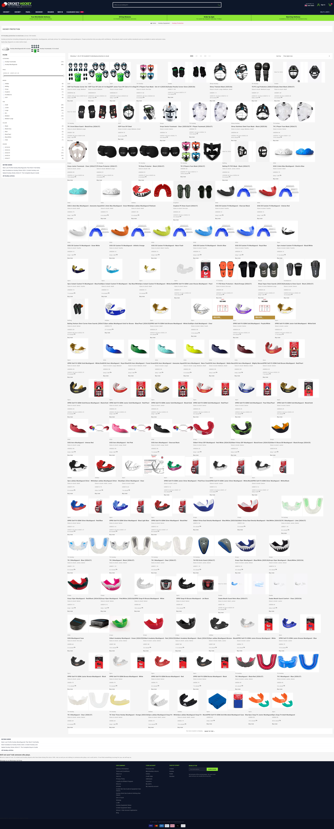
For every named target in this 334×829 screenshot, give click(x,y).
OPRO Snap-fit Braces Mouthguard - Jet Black (192, 598)
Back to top (209, 731)
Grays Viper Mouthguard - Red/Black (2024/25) (84, 598)
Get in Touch (120, 797)
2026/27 (34, 158)
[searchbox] (164, 5)
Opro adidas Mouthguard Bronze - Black (223, 638)
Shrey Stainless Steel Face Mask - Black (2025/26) (249, 126)
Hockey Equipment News (123, 805)
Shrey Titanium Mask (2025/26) (221, 87)
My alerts (149, 784)
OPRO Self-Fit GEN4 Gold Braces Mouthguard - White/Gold (170, 323)
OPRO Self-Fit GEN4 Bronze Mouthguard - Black (210, 676)
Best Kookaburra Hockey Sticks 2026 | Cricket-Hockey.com (21, 170)
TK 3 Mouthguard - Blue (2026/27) (289, 676)
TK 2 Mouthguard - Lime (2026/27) (293, 520)
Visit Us (118, 776)
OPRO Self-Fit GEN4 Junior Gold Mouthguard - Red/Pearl (129, 403)
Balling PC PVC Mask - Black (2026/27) (236, 166)
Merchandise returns (152, 771)
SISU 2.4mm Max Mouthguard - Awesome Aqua (84, 206)
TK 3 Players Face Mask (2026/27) (193, 166)
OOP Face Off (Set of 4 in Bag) (99, 87)
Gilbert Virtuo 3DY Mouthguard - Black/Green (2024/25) (250, 442)
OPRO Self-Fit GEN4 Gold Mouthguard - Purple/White (251, 323)
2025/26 (34, 155)
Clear (34, 140)
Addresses (149, 779)
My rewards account (152, 786)
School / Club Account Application (126, 810)
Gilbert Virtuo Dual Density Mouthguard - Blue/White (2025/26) (215, 520)
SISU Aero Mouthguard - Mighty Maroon (249, 363)
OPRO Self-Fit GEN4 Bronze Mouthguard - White (126, 676)
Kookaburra (34, 94)
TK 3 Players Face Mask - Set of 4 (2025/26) (152, 87)
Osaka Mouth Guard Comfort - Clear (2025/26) (285, 598)
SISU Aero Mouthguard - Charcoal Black (165, 442)
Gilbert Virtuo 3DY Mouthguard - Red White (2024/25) (212, 442)
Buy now (70, 101)
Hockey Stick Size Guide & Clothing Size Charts (128, 794)
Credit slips (149, 776)
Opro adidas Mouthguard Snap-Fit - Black (192, 715)
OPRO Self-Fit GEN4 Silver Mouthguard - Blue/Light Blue (129, 520)
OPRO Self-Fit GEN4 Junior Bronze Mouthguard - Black (86, 676)
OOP (34, 97)
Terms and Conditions (123, 771)
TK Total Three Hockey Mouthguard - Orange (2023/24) (128, 715)
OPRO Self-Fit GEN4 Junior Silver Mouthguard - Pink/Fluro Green (187, 481)
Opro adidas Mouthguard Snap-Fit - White (163, 715)
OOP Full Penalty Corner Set (77, 87)
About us (119, 774)
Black (34, 126)
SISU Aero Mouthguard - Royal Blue (115, 363)
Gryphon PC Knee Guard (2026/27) (185, 206)
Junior (34, 107)
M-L (34, 113)
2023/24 (34, 150)
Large (34, 110)
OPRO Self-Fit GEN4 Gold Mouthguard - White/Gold (85, 363)
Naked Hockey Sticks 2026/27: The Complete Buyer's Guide (21, 173)
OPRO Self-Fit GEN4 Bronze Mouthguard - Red (167, 676)
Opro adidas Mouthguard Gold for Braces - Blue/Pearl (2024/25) (127, 323)
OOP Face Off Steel (125, 126)
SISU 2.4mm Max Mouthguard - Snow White (116, 206)
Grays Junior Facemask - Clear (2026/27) (82, 166)
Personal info (150, 768)
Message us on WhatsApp (8, 760)
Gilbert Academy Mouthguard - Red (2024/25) (159, 638)
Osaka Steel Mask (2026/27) (284, 87)
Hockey (171, 771)
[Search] (219, 5)
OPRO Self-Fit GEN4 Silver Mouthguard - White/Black (270, 481)
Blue (34, 131)
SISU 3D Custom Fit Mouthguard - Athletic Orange (126, 245)
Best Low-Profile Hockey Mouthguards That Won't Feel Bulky (21, 167)
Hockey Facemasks (34, 61)
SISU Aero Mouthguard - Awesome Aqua (169, 363)
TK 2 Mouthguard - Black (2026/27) (121, 560)
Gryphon (34, 92)
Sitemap (118, 800)
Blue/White (34, 137)
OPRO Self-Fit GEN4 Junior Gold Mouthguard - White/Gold (295, 323)
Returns (118, 784)
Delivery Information (122, 768)
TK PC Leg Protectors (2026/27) (263, 87)
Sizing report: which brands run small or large (14, 818)
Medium (34, 116)
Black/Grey (34, 129)
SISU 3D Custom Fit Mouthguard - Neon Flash (167, 245)
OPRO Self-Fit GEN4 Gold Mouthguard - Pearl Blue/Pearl (255, 403)
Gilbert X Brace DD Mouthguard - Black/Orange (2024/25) (290, 442)
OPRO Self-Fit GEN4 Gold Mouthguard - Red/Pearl (210, 403)
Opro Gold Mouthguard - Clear (201, 323)
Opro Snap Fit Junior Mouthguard (260, 715)
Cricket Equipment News (123, 807)
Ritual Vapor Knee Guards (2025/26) (271, 284)
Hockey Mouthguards (34, 64)
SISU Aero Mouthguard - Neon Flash (196, 363)
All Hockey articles (9, 176)
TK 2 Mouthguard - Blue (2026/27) (79, 560)
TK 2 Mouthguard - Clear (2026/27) (163, 560)
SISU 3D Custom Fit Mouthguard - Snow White (83, 245)
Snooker (171, 776)
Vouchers (149, 781)
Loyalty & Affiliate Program (124, 781)
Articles (118, 786)
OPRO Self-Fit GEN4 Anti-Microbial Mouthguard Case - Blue (227, 715)
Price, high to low (306, 56)
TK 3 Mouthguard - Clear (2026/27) (79, 715)
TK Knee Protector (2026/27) (107, 166)
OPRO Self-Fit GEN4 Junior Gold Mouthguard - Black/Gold (171, 403)
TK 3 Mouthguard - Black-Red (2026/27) (249, 676)
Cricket (171, 768)
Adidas (34, 83)
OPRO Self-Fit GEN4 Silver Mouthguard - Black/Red (169, 520)
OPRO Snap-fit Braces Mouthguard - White (149, 598)
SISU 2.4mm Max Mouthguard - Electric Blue (288, 166)
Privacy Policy (120, 779)
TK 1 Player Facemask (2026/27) (201, 126)
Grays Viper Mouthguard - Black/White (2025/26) (286, 560)
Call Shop (19, 760)
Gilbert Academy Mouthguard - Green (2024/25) (126, 638)
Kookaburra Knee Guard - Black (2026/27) (298, 284)
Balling (34, 86)
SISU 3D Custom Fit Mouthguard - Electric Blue (209, 245)
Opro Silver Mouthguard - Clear (133, 481)
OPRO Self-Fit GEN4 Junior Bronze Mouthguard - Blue (298, 638)
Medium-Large (34, 118)
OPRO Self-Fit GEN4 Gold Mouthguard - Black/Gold (295, 403)
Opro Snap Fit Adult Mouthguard (283, 715)
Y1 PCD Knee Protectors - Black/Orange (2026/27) (234, 284)
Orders (148, 774)
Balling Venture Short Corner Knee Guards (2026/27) (86, 323)
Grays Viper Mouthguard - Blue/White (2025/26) (252, 560)
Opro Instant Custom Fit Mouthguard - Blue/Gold (84, 284)
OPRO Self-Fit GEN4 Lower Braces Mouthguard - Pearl (193, 284)
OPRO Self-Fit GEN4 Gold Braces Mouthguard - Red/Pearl (283, 363)
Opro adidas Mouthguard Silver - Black (108, 481)
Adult (34, 105)
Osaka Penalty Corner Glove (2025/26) (181, 87)
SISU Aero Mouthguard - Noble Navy (222, 363)
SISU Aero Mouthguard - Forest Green (141, 363)
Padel (171, 774)
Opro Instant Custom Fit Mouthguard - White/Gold (156, 284)
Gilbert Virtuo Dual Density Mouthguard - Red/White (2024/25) (259, 520)
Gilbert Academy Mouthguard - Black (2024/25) (192, 638)
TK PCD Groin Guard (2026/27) (204, 560)
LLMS (118, 802)
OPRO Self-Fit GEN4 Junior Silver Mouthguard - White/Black (231, 481)
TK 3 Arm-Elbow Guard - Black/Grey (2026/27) (83, 126)
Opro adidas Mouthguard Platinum (143, 206)
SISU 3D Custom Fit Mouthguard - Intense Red (273, 206)
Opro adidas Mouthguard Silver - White (81, 481)
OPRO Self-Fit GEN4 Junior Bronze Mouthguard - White (256, 638)
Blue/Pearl (34, 134)
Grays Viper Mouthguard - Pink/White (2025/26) (117, 598)
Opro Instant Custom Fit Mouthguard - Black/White (295, 245)
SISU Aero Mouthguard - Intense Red (80, 442)
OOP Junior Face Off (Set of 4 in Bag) (123, 87)
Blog (117, 812)
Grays (34, 89)
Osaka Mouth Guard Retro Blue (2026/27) (233, 598)
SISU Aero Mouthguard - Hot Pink (121, 442)
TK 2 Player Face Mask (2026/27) (285, 126)
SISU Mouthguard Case (75, 638)
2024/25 (34, 152)
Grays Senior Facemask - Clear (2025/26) (174, 126)
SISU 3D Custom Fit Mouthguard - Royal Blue (251, 245)
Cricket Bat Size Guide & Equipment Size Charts (128, 789)
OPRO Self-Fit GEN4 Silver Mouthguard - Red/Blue (85, 520)
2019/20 (34, 147)
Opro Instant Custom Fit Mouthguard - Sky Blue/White (120, 284)
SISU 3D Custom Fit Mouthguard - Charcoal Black (232, 206)
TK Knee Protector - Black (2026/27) (151, 166)
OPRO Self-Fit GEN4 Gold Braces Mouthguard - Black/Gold (87, 403)
